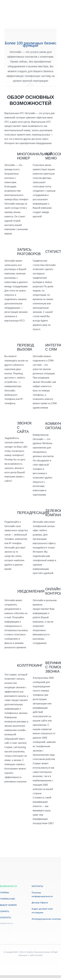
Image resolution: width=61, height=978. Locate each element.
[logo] (14, 13)
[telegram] (1, 928)
